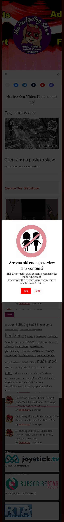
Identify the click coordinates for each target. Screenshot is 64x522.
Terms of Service (34, 283)
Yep (26, 291)
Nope (37, 291)
